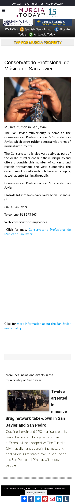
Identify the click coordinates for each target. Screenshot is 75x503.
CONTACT (16, 3)
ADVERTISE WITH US (33, 3)
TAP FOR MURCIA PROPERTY (37, 42)
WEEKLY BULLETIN (54, 3)
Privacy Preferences (36, 492)
